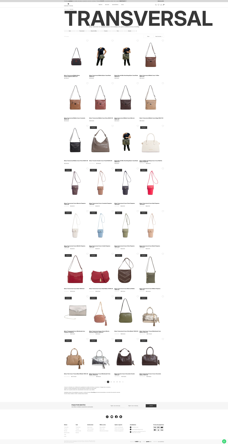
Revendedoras (90, 430)
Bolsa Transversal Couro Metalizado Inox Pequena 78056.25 (74, 332)
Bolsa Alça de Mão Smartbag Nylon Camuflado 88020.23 (126, 161)
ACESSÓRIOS (115, 4)
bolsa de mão (94, 30)
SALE (122, 4)
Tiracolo (65, 428)
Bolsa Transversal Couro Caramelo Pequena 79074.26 (100, 204)
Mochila (65, 430)
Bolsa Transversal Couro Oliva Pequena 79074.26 (124, 247)
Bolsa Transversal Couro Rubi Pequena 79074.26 (149, 204)
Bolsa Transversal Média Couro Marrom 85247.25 (124, 119)
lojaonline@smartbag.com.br (137, 429)
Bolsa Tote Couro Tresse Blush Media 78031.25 (76, 373)
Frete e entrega (90, 428)
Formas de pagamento (119, 430)
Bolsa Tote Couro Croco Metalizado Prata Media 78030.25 (99, 374)
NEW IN (100, 4)
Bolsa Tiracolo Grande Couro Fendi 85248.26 (100, 160)
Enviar (151, 405)
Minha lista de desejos (104, 430)
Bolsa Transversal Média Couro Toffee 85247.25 (149, 76)
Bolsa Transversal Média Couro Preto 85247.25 (76, 160)
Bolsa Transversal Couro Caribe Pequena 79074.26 (99, 247)
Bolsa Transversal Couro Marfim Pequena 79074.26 (74, 247)
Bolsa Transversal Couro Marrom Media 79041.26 (124, 289)
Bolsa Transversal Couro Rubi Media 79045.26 (101, 288)
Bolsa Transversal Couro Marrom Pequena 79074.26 (75, 204)
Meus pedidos (102, 427)
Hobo (65, 436)
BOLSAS (107, 4)
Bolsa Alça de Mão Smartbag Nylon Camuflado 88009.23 (126, 76)
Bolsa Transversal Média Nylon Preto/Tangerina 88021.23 (72, 76)
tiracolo (105, 30)
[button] (136, 31)
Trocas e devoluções (119, 427)
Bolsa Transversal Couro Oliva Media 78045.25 (126, 331)
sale (70, 30)
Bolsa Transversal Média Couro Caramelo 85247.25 (74, 119)
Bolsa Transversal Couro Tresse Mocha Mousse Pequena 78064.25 (99, 332)
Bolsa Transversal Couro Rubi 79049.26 (74, 288)
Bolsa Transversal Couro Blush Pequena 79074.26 (150, 247)
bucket (129, 30)
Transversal (78, 427)
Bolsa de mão (66, 432)
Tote (65, 434)
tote (118, 30)
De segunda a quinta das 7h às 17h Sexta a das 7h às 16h (139, 432)
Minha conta (102, 428)
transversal (81, 30)
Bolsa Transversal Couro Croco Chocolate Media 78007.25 (150, 374)
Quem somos (89, 427)
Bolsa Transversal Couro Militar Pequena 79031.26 (150, 289)
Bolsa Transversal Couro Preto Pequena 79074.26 (124, 204)
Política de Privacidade (119, 428)
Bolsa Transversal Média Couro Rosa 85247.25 (101, 118)
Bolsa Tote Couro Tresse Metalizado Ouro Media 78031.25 (150, 332)
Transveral (66, 427)
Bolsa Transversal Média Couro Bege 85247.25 (151, 118)
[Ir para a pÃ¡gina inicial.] (68, 5)
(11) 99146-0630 (135, 427)
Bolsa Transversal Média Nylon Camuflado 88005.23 (100, 76)
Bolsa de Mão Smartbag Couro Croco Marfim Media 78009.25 (151, 161)
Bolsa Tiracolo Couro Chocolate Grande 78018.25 (124, 374)
